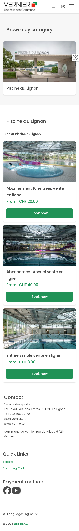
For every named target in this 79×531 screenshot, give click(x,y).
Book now (40, 213)
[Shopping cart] (53, 6)
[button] (72, 6)
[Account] (63, 6)
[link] (39, 68)
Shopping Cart (13, 468)
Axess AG (21, 524)
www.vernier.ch (15, 424)
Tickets (8, 462)
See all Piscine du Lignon (23, 134)
